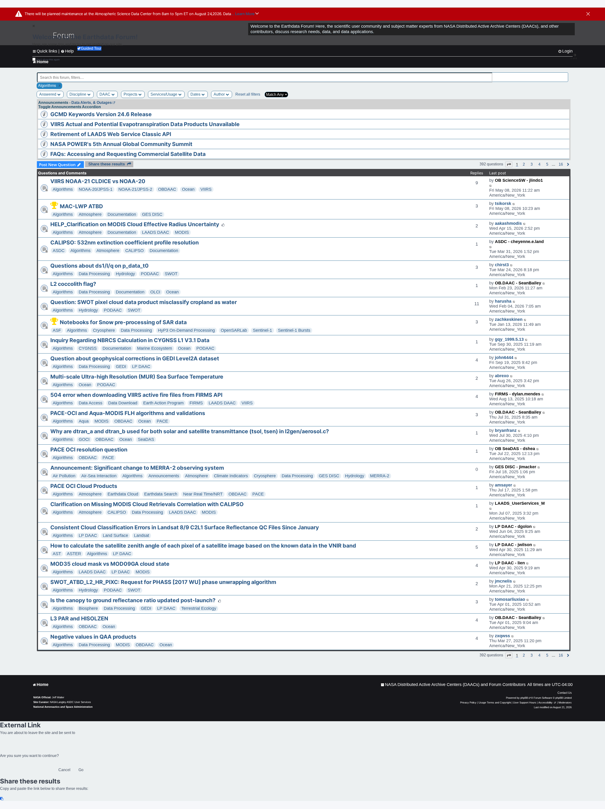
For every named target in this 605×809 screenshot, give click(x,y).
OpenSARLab (234, 330)
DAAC (105, 94)
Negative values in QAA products (93, 636)
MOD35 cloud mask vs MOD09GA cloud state (109, 564)
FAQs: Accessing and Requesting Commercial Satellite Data (128, 154)
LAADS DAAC (155, 232)
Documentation (122, 214)
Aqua (84, 421)
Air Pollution (64, 475)
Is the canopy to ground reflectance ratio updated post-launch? (133, 600)
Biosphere (88, 608)
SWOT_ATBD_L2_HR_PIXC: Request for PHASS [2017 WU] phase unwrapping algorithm (163, 582)
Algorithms (63, 189)
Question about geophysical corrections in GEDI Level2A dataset (134, 358)
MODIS (182, 232)
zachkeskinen (509, 319)
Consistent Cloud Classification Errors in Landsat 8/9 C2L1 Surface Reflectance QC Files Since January (184, 527)
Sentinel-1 (262, 330)
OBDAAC (167, 189)
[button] (508, 164)
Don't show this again (48, 59)
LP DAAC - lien (510, 563)
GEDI (121, 366)
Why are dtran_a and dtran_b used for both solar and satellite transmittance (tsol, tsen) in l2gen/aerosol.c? (189, 431)
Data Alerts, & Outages (91, 103)
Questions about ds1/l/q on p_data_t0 (99, 265)
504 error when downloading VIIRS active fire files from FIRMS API (136, 395)
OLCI (155, 292)
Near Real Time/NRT (203, 494)
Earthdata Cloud (123, 494)
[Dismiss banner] (588, 14)
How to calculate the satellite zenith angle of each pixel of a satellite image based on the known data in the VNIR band (203, 545)
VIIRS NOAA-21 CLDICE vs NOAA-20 (97, 181)
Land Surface (115, 535)
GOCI (84, 439)
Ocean (188, 189)
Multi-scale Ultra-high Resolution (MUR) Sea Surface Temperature (136, 376)
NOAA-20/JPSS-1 (95, 189)
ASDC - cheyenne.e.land (519, 241)
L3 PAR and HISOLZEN (79, 618)
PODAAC (150, 273)
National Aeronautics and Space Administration (63, 706)
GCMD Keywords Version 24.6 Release (101, 114)
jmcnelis (503, 581)
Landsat (141, 535)
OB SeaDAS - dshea (515, 448)
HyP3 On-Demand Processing (186, 330)
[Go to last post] (490, 185)
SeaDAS (146, 439)
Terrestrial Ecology (198, 608)
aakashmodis (508, 223)
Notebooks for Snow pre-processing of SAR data (123, 322)
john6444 (504, 357)
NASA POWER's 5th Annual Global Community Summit (121, 144)
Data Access (90, 403)
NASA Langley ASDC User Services (70, 702)
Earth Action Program (163, 403)
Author (220, 94)
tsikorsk (503, 203)
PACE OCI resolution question (88, 449)
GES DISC (152, 214)
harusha (503, 301)
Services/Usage (164, 94)
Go (80, 770)
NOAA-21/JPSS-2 (135, 189)
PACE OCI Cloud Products (83, 486)
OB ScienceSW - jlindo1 (519, 180)
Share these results (106, 164)
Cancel (64, 770)
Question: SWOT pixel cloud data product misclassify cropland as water (143, 302)
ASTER (74, 553)
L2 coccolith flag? (73, 284)
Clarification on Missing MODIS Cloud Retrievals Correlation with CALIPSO (147, 504)
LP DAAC (141, 366)
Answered (48, 94)
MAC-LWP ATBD (81, 206)
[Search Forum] (565, 75)
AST (57, 553)
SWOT (171, 273)
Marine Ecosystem (154, 348)
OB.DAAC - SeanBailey (518, 283)
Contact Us (564, 692)
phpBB (524, 697)
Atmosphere (90, 214)
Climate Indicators (231, 475)
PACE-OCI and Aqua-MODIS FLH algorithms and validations (127, 413)
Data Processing (94, 273)
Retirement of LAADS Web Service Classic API (110, 134)
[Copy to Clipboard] (2, 798)
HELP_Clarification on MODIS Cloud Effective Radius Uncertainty (134, 224)
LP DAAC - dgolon (513, 526)
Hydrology (125, 273)
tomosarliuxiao (510, 599)
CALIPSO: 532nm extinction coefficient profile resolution (124, 242)
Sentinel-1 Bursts (294, 330)
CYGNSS (88, 348)
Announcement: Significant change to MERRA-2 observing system (137, 467)
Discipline (78, 94)
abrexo (502, 375)
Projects (131, 94)
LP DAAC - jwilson (513, 544)
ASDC (59, 250)
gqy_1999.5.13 (509, 339)
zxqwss (502, 635)
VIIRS (206, 189)
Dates (195, 94)
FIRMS (196, 403)
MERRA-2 (379, 475)
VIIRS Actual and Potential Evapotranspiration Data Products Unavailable (145, 124)
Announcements (163, 475)
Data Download (122, 403)
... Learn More (243, 13)
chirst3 (502, 264)
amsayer (503, 485)
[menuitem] (453, 684)
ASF (57, 330)
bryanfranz (506, 430)
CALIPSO (134, 250)
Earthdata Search (160, 494)
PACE (162, 421)
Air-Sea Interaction (99, 475)
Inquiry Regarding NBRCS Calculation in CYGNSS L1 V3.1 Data (129, 340)
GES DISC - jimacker (515, 466)
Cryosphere (104, 330)
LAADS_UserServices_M (520, 503)
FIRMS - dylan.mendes (517, 394)
